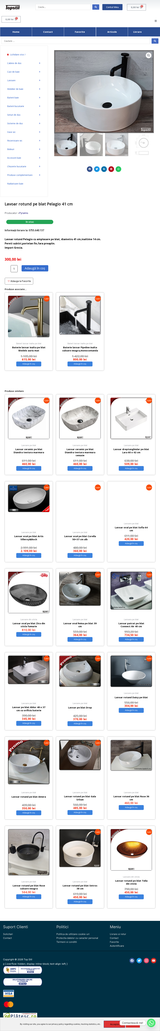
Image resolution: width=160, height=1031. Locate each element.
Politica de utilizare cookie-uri (73, 934)
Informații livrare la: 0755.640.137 (24, 230)
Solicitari (8, 934)
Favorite (114, 941)
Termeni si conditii (66, 941)
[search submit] (95, 7)
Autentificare (117, 945)
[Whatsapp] (151, 1023)
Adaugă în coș (35, 268)
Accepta (114, 1024)
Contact (7, 938)
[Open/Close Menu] (155, 21)
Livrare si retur (118, 934)
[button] (89, 169)
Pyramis (23, 213)
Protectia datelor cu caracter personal (77, 938)
